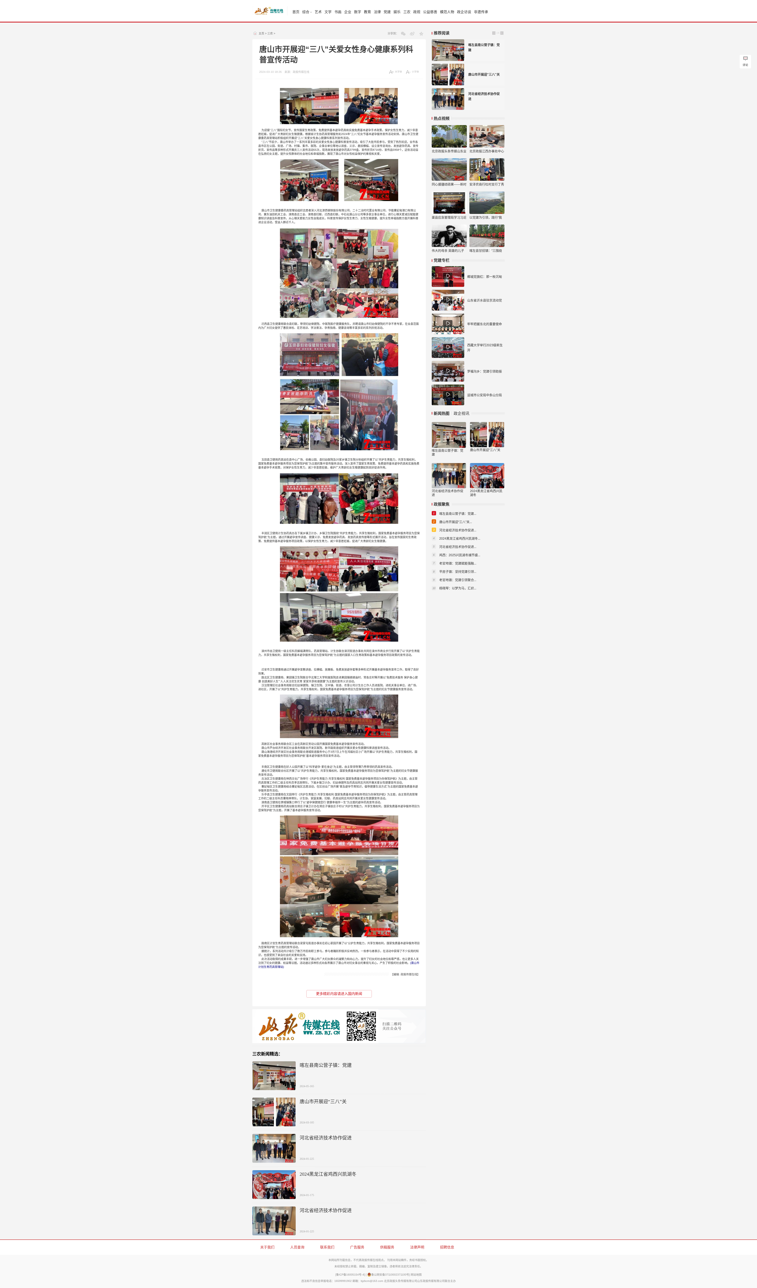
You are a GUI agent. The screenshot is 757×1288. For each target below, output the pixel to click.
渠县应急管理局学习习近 (449, 217)
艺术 (318, 12)
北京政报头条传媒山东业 (449, 151)
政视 (416, 12)
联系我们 (327, 1247)
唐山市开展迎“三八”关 (323, 1101)
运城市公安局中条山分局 (484, 395)
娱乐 (397, 12)
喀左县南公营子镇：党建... (457, 513)
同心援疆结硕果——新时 (449, 184)
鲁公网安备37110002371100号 (390, 1274)
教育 (367, 12)
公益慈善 (430, 12)
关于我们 (267, 1247)
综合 (305, 12)
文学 (328, 12)
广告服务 (357, 1247)
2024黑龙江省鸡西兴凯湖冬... (459, 538)
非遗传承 (481, 12)
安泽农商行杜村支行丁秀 (486, 184)
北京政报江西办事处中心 (486, 151)
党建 (387, 12)
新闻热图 (441, 413)
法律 (377, 12)
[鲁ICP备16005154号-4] (350, 1274)
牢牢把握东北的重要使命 (484, 324)
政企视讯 (461, 413)
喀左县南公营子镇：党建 (326, 1065)
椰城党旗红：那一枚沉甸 (484, 276)
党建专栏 (441, 260)
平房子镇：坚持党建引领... (457, 571)
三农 (406, 12)
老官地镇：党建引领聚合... (457, 580)
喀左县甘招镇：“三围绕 (485, 250)
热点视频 (441, 118)
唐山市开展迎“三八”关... (455, 522)
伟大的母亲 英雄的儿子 (448, 250)
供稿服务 (387, 1247)
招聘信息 (447, 1247)
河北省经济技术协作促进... (457, 530)
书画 (337, 12)
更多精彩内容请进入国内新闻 (339, 994)
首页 (295, 12)
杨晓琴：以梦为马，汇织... (457, 588)
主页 (261, 33)
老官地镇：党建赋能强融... (457, 563)
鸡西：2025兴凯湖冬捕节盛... (459, 555)
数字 (357, 12)
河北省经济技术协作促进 (326, 1137)
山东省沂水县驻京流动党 (484, 300)
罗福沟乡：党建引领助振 (484, 371)
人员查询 (297, 1247)
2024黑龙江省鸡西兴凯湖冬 (328, 1174)
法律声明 (417, 1247)
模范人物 (447, 12)
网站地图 (416, 1274)
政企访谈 (464, 12)
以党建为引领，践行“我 (485, 217)
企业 (347, 12)
